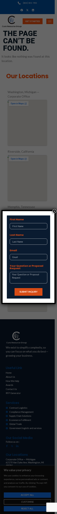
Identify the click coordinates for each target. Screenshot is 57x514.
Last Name (17, 235)
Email (13, 250)
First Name (17, 219)
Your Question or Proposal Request (26, 267)
